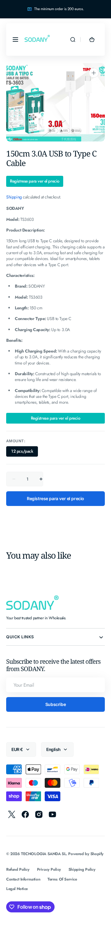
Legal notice (17, 889)
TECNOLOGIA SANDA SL (43, 854)
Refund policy (18, 869)
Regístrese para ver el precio (35, 181)
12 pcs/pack (24, 452)
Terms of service (62, 879)
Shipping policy (82, 869)
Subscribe (55, 704)
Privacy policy (49, 869)
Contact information (23, 879)
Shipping (14, 197)
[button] (15, 39)
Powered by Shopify (86, 854)
